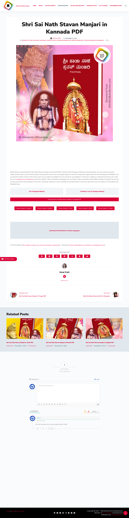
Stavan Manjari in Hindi (85, 208)
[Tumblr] (74, 513)
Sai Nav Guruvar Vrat (77, 5)
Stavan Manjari (63, 5)
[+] (65, 404)
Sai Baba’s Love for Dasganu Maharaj (92, 191)
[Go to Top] (125, 513)
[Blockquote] (54, 404)
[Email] (87, 256)
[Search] (125, 5)
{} (62, 404)
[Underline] (44, 404)
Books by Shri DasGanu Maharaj (34, 40)
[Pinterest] (57, 256)
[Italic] (41, 404)
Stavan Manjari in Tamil (65, 208)
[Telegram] (72, 256)
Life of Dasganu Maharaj (37, 191)
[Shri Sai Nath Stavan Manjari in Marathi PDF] (64, 328)
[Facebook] (42, 256)
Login (98, 379)
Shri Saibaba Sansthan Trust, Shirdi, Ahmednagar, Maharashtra (41, 245)
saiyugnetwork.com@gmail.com (25, 179)
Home (34, 5)
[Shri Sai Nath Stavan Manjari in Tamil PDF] (24, 328)
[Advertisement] (64, 157)
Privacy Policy (21, 511)
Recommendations (116, 5)
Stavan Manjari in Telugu (105, 208)
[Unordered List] (52, 404)
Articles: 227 (64, 280)
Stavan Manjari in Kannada (94, 40)
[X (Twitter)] (49, 256)
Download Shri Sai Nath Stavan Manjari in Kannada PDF (64, 199)
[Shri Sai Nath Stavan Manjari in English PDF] (104, 328)
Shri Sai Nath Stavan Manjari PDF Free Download (65, 40)
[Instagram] (60, 513)
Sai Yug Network (107, 513)
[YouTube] (71, 513)
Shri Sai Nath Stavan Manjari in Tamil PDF (19, 342)
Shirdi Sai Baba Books (23, 6)
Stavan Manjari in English (44, 208)
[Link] (60, 404)
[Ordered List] (49, 404)
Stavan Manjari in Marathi (23, 208)
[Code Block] (57, 404)
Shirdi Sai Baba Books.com (77, 245)
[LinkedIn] (64, 256)
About (41, 5)
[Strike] (46, 404)
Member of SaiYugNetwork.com (95, 245)
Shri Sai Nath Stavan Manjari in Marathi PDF (60, 342)
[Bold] (38, 404)
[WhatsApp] (79, 256)
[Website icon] (64, 276)
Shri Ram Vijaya (92, 5)
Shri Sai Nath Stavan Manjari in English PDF (100, 342)
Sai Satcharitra (50, 5)
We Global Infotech (117, 515)
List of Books (103, 5)
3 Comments (32, 346)
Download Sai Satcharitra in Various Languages (64, 231)
